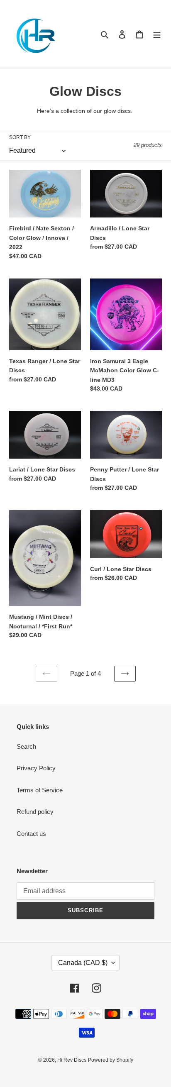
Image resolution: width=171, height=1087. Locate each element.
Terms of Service (40, 790)
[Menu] (157, 34)
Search (26, 746)
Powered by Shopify (110, 1060)
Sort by (20, 137)
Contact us (31, 833)
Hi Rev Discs (71, 1060)
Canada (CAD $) (82, 962)
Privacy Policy (36, 768)
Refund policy (35, 811)
